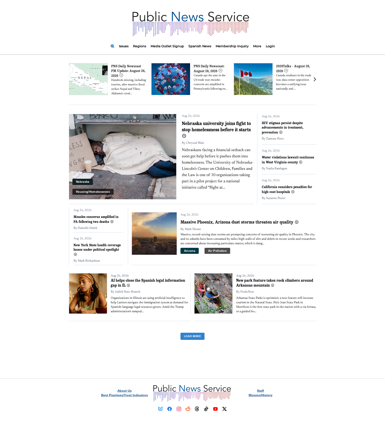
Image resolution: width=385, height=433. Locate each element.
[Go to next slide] (314, 79)
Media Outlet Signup (167, 46)
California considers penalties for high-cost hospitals (287, 189)
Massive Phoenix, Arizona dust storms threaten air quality (237, 222)
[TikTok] (206, 408)
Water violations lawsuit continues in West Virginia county (288, 159)
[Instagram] (179, 408)
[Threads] (197, 408)
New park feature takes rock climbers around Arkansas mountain (274, 282)
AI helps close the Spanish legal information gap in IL (148, 282)
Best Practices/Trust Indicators (124, 395)
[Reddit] (188, 408)
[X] (224, 408)
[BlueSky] (160, 408)
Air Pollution (217, 250)
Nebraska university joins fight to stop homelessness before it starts (216, 126)
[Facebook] (169, 408)
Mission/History (260, 395)
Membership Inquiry (232, 46)
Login (270, 46)
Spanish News (199, 46)
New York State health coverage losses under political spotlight (97, 247)
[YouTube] (215, 408)
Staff (260, 390)
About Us (124, 390)
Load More (192, 336)
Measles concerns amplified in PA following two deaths (96, 219)
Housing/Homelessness (93, 191)
